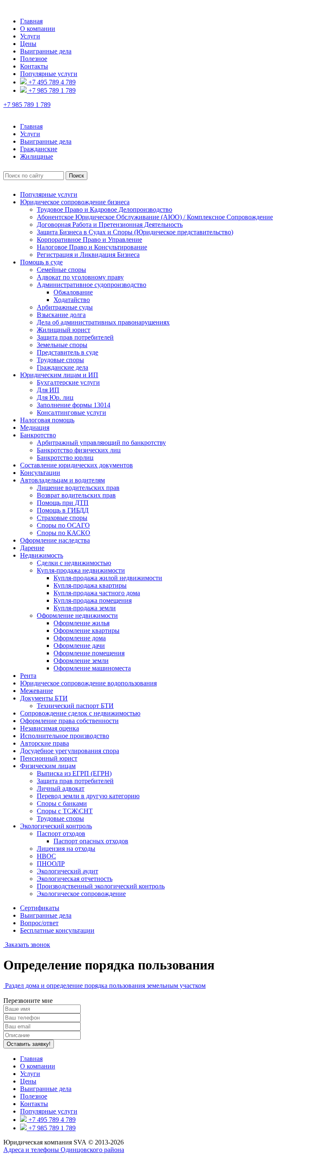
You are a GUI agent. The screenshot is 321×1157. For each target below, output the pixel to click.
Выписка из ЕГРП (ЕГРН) (74, 773)
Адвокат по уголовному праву (80, 277)
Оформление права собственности (69, 720)
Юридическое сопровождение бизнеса (75, 202)
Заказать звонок (26, 944)
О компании (37, 28)
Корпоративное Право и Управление (89, 239)
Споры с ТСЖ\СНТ (65, 810)
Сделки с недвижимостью (74, 562)
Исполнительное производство (64, 735)
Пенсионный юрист (48, 758)
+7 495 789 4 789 (51, 82)
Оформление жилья (82, 623)
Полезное (33, 58)
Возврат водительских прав (76, 495)
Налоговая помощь (47, 420)
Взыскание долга (61, 314)
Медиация (34, 427)
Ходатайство (72, 299)
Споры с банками (62, 803)
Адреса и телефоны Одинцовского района (63, 1149)
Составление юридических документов (76, 465)
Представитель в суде (67, 352)
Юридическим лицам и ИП (59, 374)
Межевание (36, 690)
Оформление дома (80, 638)
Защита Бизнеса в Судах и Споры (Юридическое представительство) (135, 232)
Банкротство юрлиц (65, 457)
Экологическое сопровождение (81, 893)
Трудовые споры (60, 359)
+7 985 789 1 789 (51, 90)
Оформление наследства (55, 540)
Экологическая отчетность (74, 878)
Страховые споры (62, 517)
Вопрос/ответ (39, 922)
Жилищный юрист (63, 329)
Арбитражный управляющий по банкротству (101, 442)
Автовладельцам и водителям (62, 480)
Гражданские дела (62, 367)
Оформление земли (81, 660)
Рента (28, 675)
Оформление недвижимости (77, 615)
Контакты (34, 66)
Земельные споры (62, 344)
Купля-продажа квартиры (90, 585)
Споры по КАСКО (63, 532)
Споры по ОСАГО (63, 525)
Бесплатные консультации (57, 930)
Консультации (40, 472)
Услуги (30, 36)
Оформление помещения (89, 653)
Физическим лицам (48, 765)
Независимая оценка (49, 728)
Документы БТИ (44, 698)
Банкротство (38, 435)
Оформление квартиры (87, 630)
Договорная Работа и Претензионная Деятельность (110, 224)
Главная (31, 21)
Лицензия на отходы (66, 848)
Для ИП (48, 389)
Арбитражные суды (65, 307)
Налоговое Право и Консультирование (92, 247)
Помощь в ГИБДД (63, 510)
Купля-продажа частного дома (97, 592)
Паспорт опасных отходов (91, 841)
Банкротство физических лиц (79, 450)
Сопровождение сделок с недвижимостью (80, 713)
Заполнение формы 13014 (73, 405)
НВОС (46, 856)
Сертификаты (39, 907)
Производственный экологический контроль (101, 886)
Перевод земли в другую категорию (88, 795)
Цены (28, 43)
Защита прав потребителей (75, 337)
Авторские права (44, 743)
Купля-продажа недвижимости (81, 570)
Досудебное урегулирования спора (69, 750)
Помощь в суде (41, 262)
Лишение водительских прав (78, 487)
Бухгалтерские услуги (68, 382)
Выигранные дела (45, 51)
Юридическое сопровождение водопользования (88, 683)
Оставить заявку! (29, 1044)
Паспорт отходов (61, 833)
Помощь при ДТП (63, 502)
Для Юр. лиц (55, 397)
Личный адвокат (60, 788)
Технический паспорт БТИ (75, 705)
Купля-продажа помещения (93, 600)
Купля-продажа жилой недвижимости (108, 577)
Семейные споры (61, 269)
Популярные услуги (48, 73)
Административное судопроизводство (91, 284)
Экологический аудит (67, 871)
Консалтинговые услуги (71, 412)
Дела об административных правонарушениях (103, 322)
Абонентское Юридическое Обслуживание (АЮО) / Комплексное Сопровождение (155, 217)
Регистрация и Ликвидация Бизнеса (88, 254)
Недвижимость (41, 555)
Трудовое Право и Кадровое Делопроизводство (104, 209)
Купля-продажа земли (85, 607)
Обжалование (73, 292)
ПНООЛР (51, 863)
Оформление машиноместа (92, 668)
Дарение (32, 547)
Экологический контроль (56, 826)
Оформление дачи (79, 645)
